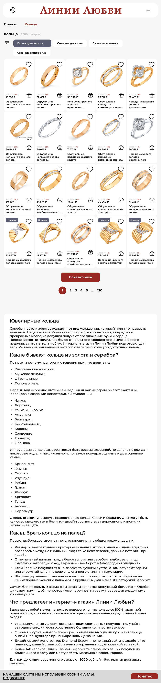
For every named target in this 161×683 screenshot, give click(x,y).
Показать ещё (80, 277)
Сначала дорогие (70, 43)
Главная (10, 24)
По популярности (30, 43)
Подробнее (14, 678)
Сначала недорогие (32, 52)
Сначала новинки (105, 43)
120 (99, 290)
